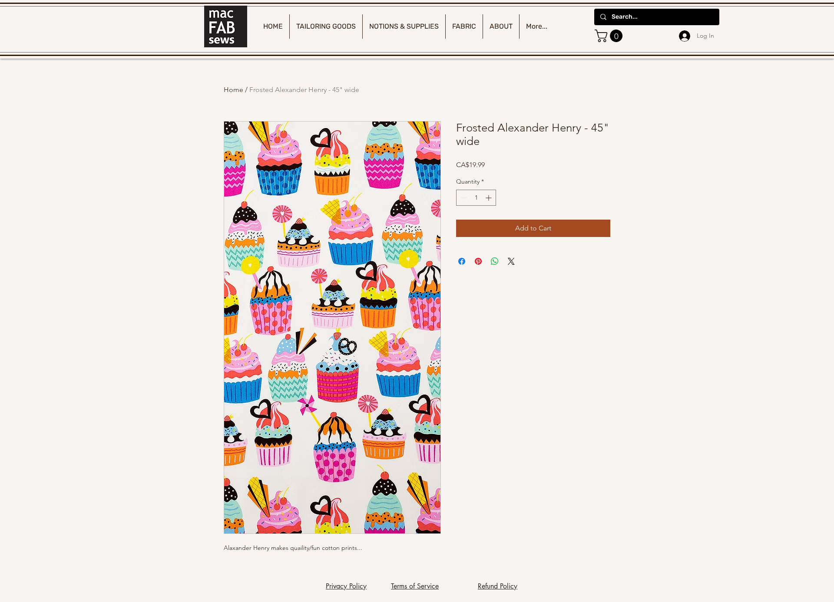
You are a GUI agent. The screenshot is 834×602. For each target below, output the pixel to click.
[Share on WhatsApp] (495, 261)
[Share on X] (511, 261)
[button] (610, 36)
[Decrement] (462, 197)
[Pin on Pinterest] (478, 261)
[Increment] (489, 197)
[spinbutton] (476, 197)
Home (233, 90)
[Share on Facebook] (462, 261)
